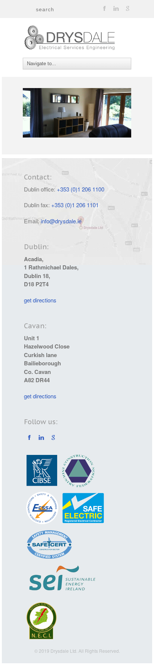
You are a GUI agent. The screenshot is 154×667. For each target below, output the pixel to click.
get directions (40, 300)
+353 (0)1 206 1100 (80, 189)
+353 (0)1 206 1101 (75, 205)
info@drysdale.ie (61, 221)
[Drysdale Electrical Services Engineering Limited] (77, 35)
